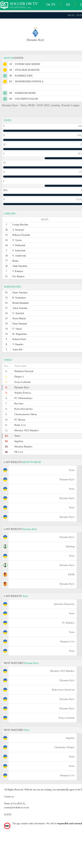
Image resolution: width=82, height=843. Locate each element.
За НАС (8, 814)
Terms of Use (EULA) (14, 803)
